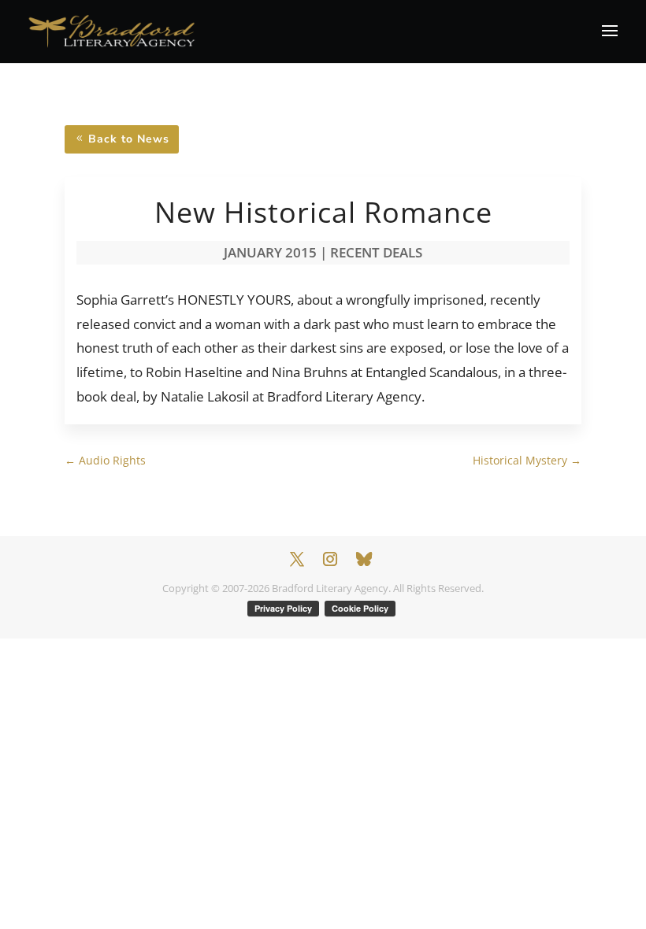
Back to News (128, 138)
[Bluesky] (364, 559)
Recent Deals (376, 252)
